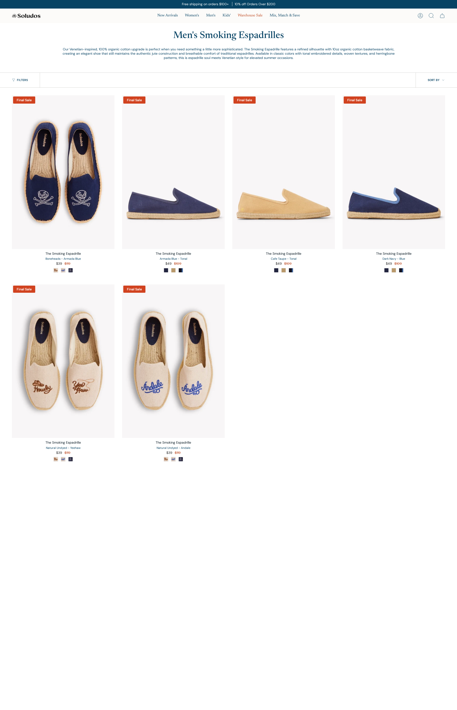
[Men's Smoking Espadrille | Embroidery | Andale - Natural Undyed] (173, 361)
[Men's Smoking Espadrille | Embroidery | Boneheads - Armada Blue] (63, 172)
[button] (192, 16)
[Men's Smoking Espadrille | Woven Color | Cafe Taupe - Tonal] (283, 172)
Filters (22, 80)
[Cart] (442, 16)
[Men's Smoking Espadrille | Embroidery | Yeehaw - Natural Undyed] (63, 361)
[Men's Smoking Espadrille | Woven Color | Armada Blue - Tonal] (173, 172)
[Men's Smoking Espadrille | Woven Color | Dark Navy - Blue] (394, 172)
